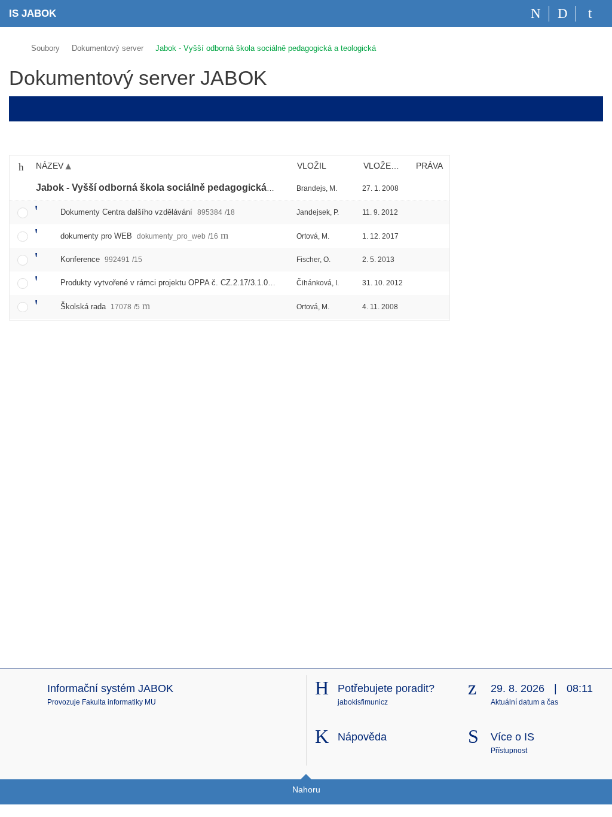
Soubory (45, 48)
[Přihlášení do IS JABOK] (589, 14)
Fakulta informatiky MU (119, 702)
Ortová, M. (312, 236)
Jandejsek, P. (317, 212)
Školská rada (100, 306)
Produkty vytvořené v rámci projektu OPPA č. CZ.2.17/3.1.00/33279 (196, 282)
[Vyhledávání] (562, 14)
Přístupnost (509, 750)
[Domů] (535, 14)
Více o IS (512, 737)
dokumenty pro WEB (139, 235)
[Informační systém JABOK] (14, 46)
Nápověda (362, 737)
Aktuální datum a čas (524, 702)
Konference (101, 259)
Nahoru (306, 789)
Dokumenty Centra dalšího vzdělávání (147, 212)
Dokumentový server (107, 48)
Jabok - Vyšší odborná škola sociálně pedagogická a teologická (265, 48)
